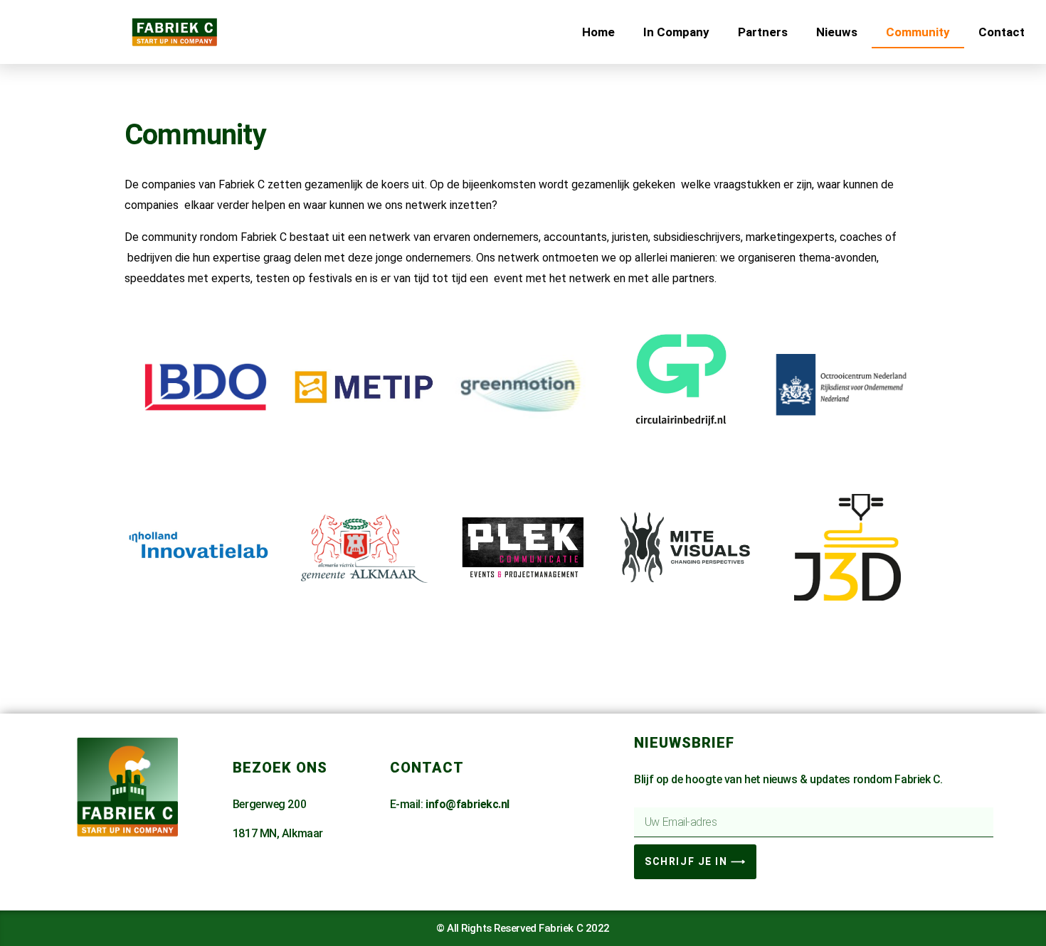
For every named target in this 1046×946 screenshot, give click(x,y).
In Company (676, 32)
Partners (763, 32)
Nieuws (836, 32)
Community (918, 32)
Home (598, 32)
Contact (1001, 32)
